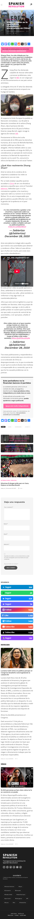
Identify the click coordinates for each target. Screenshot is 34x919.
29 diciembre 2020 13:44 (19, 31)
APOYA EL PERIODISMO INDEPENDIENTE (14, 51)
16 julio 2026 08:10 (9, 758)
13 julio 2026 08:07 (9, 844)
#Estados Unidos (8, 894)
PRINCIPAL (24, 435)
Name (6, 523)
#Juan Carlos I (7, 898)
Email (5, 534)
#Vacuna (6, 902)
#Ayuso (20, 886)
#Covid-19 (27, 426)
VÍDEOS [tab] (3, 764)
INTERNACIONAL (11, 19)
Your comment (8, 507)
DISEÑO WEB (23, 915)
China (12, 183)
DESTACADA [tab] (5, 645)
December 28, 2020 (17, 236)
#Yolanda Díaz (22, 902)
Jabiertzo (4, 189)
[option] (17, 704)
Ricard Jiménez (10, 31)
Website (6, 544)
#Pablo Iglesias (18, 898)
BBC (17, 78)
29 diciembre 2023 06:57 (11, 488)
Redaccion (3, 488)
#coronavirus (18, 426)
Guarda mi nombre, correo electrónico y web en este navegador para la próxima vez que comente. (16, 557)
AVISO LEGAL (14, 913)
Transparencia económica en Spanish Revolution (14, 862)
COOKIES (17, 915)
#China (9, 426)
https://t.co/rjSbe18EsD (17, 227)
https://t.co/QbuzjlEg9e (20, 338)
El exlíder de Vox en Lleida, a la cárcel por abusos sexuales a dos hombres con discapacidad (19, 440)
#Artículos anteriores (9, 886)
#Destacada (18, 890)
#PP (27, 898)
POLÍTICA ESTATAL (14, 435)
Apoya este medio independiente (17, 406)
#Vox (14, 902)
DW (16, 134)
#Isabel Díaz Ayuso (21, 894)
